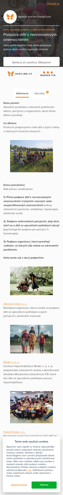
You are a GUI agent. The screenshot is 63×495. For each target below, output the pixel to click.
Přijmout (44, 485)
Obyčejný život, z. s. (15, 304)
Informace (22, 93)
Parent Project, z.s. (14, 432)
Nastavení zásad (19, 485)
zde (29, 470)
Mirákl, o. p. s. (11, 362)
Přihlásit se (53, 3)
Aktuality (41, 93)
